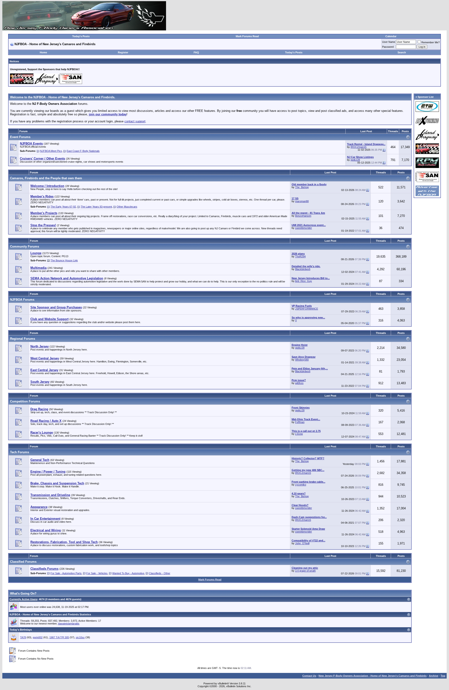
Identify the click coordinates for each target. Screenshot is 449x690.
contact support (134, 121)
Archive (433, 675)
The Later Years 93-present (96, 206)
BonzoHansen (303, 215)
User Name (388, 41)
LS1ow (299, 433)
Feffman (299, 422)
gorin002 (38, 637)
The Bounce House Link (64, 260)
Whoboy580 (302, 359)
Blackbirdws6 (302, 269)
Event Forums (20, 137)
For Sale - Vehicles (97, 573)
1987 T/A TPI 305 (59, 637)
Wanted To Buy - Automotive (128, 573)
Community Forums (24, 246)
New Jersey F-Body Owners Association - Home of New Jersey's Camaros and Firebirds (373, 675)
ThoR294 (300, 256)
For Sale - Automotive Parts (66, 573)
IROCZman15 (358, 147)
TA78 (23, 637)
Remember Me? (430, 42)
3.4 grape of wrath (305, 570)
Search (402, 52)
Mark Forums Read (247, 36)
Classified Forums (23, 561)
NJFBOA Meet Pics (51, 151)
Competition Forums (25, 401)
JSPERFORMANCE (306, 308)
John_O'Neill (302, 543)
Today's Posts (81, 36)
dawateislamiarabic (69, 623)
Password (388, 46)
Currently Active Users (23, 599)
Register (123, 52)
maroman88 (302, 201)
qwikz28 (355, 159)
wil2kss (299, 383)
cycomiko (300, 484)
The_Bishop (302, 187)
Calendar (390, 36)
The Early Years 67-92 (63, 206)
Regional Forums (22, 338)
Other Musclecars (127, 206)
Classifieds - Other (159, 573)
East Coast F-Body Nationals (83, 151)
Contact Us (309, 675)
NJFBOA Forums (22, 299)
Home (43, 52)
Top (443, 675)
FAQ (196, 52)
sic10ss (80, 637)
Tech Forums (19, 452)
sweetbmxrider (303, 227)
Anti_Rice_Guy (303, 281)
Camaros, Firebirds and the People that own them (46, 178)
